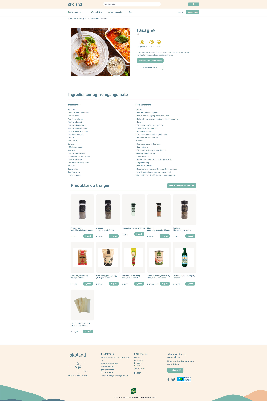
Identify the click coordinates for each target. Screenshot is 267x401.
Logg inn (181, 12)
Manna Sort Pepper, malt (81, 156)
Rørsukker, (106, 277)
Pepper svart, (82, 229)
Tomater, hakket (77, 119)
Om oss (137, 357)
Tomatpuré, (131, 277)
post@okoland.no (107, 370)
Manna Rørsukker (77, 135)
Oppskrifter (97, 12)
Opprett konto (193, 12)
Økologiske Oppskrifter (81, 18)
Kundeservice (139, 360)
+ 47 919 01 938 (107, 373)
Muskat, (158, 229)
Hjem (70, 18)
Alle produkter (75, 12)
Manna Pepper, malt (78, 125)
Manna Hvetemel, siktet (80, 163)
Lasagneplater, (80, 324)
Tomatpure (75, 116)
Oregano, (105, 229)
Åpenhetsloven (139, 369)
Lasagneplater (73, 169)
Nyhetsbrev (138, 363)
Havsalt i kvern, (133, 228)
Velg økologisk (116, 12)
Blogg (131, 12)
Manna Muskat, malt (78, 153)
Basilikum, (182, 229)
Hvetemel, (79, 277)
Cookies (137, 366)
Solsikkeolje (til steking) (80, 113)
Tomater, (158, 277)
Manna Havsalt (76, 122)
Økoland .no (95, 18)
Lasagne (104, 18)
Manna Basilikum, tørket (79, 131)
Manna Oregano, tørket (79, 128)
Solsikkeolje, (184, 277)
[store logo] (84, 4)
